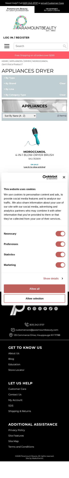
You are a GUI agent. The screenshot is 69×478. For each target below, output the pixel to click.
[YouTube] (40, 308)
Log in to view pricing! (34, 167)
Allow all (34, 288)
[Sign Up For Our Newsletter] (56, 308)
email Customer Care (52, 3)
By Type (10, 78)
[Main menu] (7, 46)
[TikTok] (51, 308)
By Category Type (16, 95)
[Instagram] (34, 308)
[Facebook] (29, 308)
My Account (15, 400)
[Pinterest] (45, 308)
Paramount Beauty (17, 9)
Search (64, 46)
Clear (63, 83)
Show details (51, 278)
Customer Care (17, 388)
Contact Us (14, 394)
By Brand (11, 83)
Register (22, 37)
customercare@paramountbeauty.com (37, 329)
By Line (10, 89)
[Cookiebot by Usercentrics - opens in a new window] (43, 177)
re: (52, 9)
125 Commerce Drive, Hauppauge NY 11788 (37, 335)
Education (14, 364)
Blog (11, 358)
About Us (13, 353)
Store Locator (16, 369)
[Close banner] (64, 177)
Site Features (16, 435)
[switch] (60, 244)
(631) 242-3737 (30, 3)
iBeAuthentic (37, 458)
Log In (8, 37)
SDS (10, 405)
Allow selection (35, 298)
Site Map (13, 441)
